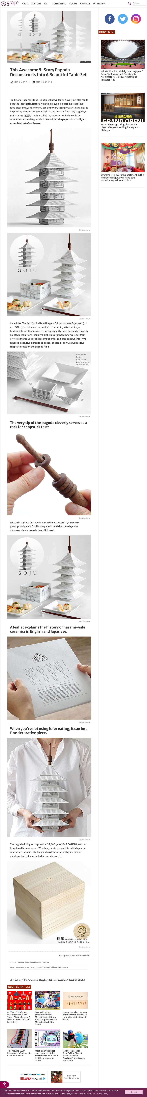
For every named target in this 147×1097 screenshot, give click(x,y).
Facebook (110, 19)
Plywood (37, 962)
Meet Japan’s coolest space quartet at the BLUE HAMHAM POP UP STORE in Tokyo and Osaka (46, 1056)
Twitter (123, 19)
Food (25, 3)
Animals (85, 3)
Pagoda (39, 967)
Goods (73, 3)
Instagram (136, 19)
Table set (54, 967)
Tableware (63, 967)
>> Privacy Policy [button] (100, 1094)
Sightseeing (59, 3)
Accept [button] (134, 1092)
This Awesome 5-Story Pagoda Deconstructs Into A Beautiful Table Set (48, 72)
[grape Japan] (11, 980)
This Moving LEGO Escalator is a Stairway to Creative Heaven (19, 1053)
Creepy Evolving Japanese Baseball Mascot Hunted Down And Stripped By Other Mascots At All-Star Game (46, 1018)
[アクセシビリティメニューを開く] (4, 1084)
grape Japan (10, 4)
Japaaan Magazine (25, 962)
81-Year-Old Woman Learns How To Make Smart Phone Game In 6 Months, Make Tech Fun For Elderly (18, 1017)
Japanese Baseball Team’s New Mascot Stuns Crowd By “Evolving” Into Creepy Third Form (74, 1056)
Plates (46, 967)
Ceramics (20, 967)
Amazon (87, 62)
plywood (15, 338)
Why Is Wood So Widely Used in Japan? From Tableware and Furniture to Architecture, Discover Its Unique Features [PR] (122, 75)
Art (46, 3)
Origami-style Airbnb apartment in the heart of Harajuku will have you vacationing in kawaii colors (122, 177)
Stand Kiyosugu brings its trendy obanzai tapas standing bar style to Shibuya (120, 127)
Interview (99, 3)
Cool (27, 967)
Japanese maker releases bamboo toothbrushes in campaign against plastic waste (75, 1016)
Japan (32, 967)
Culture (36, 3)
